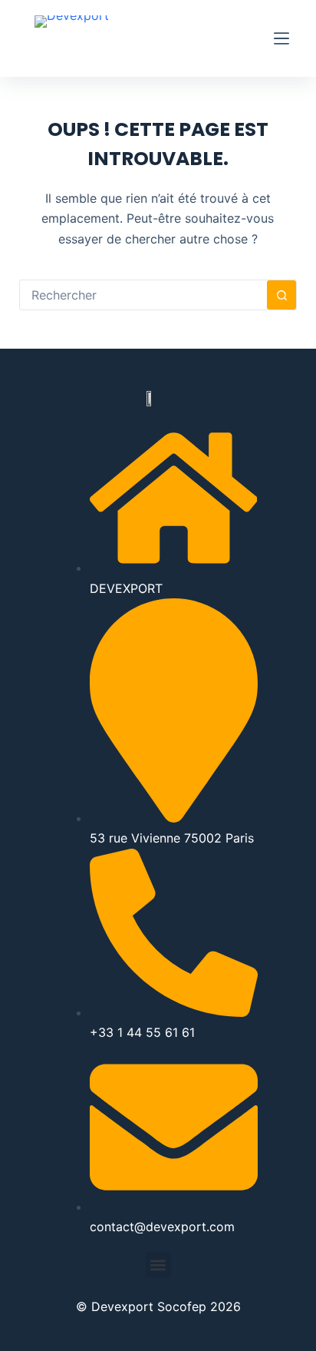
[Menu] (281, 38)
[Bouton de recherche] (281, 295)
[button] (158, 1264)
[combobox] (144, 295)
